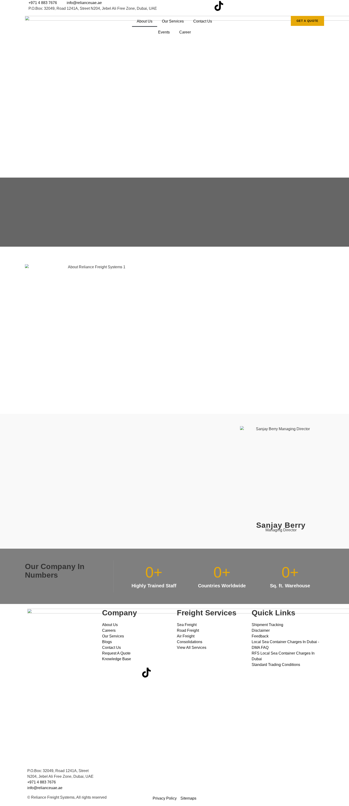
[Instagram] (193, 6)
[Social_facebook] (180, 6)
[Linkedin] (206, 6)
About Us (144, 21)
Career (185, 32)
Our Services (173, 21)
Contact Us (202, 21)
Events (164, 32)
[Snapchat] (232, 6)
